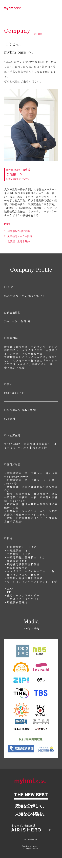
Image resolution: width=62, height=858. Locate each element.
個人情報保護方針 (31, 839)
